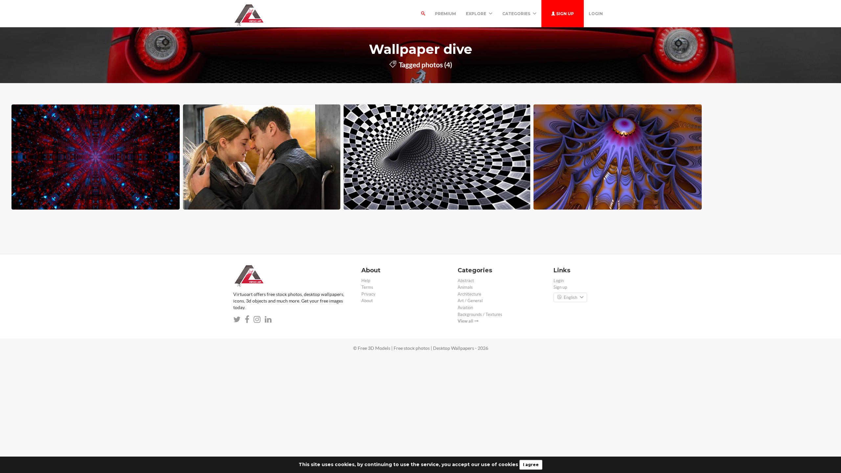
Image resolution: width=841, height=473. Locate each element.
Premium (445, 13)
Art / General (470, 300)
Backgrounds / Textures (480, 314)
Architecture (469, 294)
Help (365, 280)
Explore (476, 13)
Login (596, 13)
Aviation (465, 307)
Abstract (466, 280)
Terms (367, 287)
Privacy (368, 294)
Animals (465, 287)
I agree (531, 464)
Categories (516, 13)
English (570, 297)
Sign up (564, 13)
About (367, 300)
